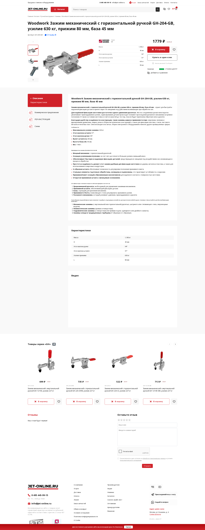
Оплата (166, 3)
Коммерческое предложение (47, 112)
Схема (37, 126)
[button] (33, 41)
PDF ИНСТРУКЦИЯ (42, 119)
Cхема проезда (155, 514)
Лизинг (76, 500)
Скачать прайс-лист (114, 500)
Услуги (152, 3)
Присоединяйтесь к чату (165, 494)
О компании (78, 485)
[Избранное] (169, 9)
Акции (134, 3)
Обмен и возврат (80, 509)
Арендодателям (113, 507)
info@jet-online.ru (118, 3)
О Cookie (77, 520)
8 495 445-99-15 (105, 3)
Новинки (110, 492)
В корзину (160, 49)
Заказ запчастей (143, 3)
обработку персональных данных (154, 458)
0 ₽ (173, 9)
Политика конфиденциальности (86, 517)
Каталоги (110, 496)
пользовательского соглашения (130, 460)
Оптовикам (111, 504)
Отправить (147, 466)
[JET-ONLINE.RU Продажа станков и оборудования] (38, 9)
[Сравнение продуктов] (164, 9)
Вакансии (110, 511)
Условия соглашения (81, 513)
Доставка (159, 3)
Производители (113, 485)
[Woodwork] (104, 41)
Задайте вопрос (161, 502)
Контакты (174, 3)
